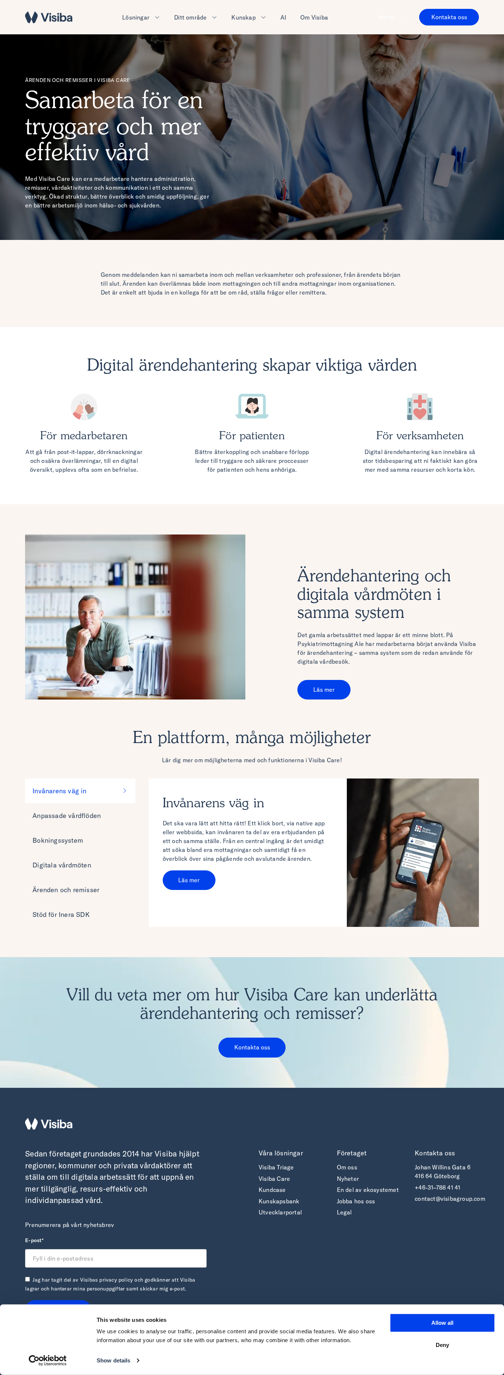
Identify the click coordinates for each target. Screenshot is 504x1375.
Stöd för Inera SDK (61, 914)
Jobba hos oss (356, 1201)
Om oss (347, 1167)
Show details (113, 1360)
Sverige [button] (386, 17)
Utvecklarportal (280, 1212)
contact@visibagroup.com (450, 1198)
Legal (344, 1212)
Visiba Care (274, 1178)
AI (283, 17)
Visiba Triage (276, 1167)
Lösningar (135, 17)
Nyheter (348, 1178)
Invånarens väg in (59, 791)
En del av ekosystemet (368, 1189)
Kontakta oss (449, 17)
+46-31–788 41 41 (437, 1187)
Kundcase (272, 1189)
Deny (442, 1344)
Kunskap (243, 17)
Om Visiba (314, 17)
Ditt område (190, 17)
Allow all (442, 1323)
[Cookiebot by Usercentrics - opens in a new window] (47, 1360)
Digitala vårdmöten (61, 865)
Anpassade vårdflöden (66, 815)
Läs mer (324, 689)
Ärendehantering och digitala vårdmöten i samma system (374, 595)
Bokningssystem (57, 840)
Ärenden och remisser (65, 890)
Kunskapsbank (279, 1201)
